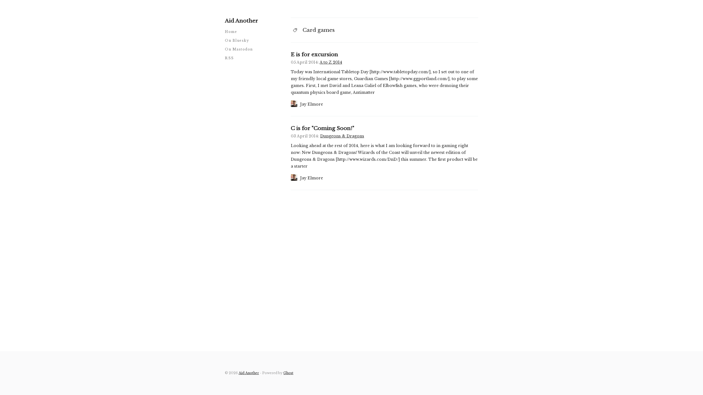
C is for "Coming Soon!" (322, 128)
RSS (229, 58)
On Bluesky (237, 40)
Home (231, 32)
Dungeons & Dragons (342, 136)
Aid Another (241, 21)
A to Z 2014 (331, 62)
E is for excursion (314, 54)
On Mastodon (239, 49)
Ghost (288, 373)
